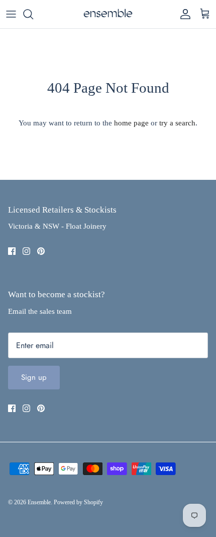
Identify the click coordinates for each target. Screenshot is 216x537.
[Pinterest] (41, 251)
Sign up (34, 377)
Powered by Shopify (78, 502)
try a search (177, 123)
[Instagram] (26, 251)
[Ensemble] (108, 14)
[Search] (33, 14)
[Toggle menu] (11, 14)
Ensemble (39, 502)
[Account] (183, 14)
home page (131, 123)
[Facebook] (12, 251)
